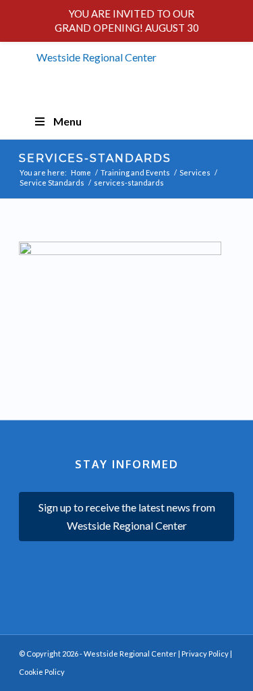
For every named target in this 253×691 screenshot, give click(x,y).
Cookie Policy (42, 671)
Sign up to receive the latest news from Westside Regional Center (126, 516)
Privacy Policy (205, 653)
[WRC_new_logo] (126, 64)
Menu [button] (67, 121)
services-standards (95, 158)
